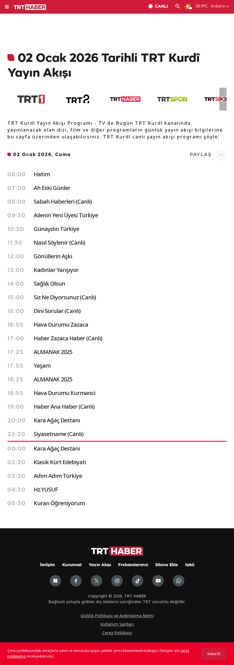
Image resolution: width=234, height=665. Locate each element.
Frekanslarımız (133, 565)
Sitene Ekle (166, 565)
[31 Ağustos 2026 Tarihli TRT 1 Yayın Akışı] (31, 99)
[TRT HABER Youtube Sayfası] (158, 580)
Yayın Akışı (100, 565)
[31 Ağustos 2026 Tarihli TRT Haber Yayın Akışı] (125, 99)
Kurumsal (72, 565)
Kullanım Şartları (117, 624)
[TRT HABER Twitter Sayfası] (96, 580)
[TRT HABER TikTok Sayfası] (137, 580)
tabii (189, 565)
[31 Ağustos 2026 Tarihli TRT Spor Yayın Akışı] (172, 99)
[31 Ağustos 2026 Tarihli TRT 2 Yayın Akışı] (78, 99)
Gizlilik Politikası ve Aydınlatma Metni (117, 615)
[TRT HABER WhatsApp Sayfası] (178, 580)
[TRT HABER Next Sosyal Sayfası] (55, 580)
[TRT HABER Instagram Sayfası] (117, 580)
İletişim (47, 565)
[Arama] (178, 6)
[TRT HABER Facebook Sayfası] (76, 580)
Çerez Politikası (117, 632)
